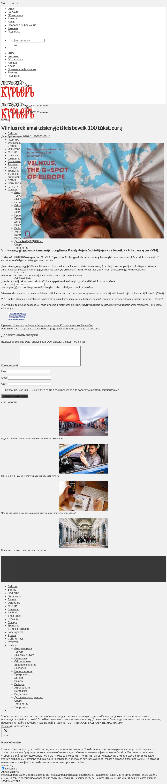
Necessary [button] (7, 765)
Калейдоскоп (15, 632)
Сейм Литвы (15, 638)
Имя (4, 371)
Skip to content (9, 2)
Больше (12, 645)
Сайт (4, 383)
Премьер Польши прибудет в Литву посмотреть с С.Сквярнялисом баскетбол (47, 325)
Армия (12, 635)
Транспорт (14, 625)
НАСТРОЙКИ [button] (115, 722)
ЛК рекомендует (24, 654)
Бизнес (12, 599)
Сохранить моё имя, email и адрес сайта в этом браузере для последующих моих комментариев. (62, 389)
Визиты (18, 680)
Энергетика (21, 707)
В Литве (12, 133)
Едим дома (21, 690)
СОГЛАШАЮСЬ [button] (77, 722)
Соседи (12, 622)
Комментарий (10, 365)
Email (4, 377)
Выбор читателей (18, 628)
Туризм (18, 651)
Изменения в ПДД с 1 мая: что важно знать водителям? (30, 475)
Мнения (12, 605)
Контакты (13, 11)
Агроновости (22, 687)
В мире (12, 589)
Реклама (13, 28)
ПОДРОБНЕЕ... (97, 722)
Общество (14, 602)
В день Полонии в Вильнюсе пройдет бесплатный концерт (32, 438)
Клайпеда (14, 612)
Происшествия (23, 671)
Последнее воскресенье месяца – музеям (24, 550)
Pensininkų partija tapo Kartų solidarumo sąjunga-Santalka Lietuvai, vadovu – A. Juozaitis (50, 328)
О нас (11, 8)
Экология (20, 667)
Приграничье (22, 674)
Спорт (18, 700)
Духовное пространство (28, 697)
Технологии (21, 247)
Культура (13, 641)
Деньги (18, 677)
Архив (11, 21)
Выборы (19, 684)
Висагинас (14, 615)
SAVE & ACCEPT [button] (11, 781)
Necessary (11, 768)
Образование (22, 661)
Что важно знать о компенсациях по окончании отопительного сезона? (38, 512)
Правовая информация (22, 24)
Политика (13, 139)
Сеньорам (20, 658)
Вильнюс (13, 609)
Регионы (13, 618)
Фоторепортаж (23, 648)
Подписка (14, 31)
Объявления (15, 15)
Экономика (14, 596)
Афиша (12, 18)
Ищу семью (21, 694)
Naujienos (5, 119)
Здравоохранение (25, 664)
